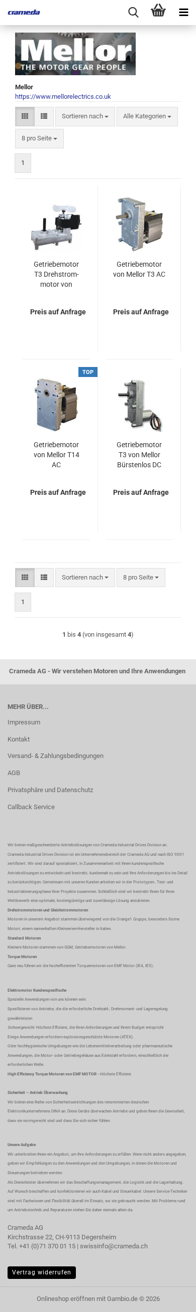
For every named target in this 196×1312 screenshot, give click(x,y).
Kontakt (19, 739)
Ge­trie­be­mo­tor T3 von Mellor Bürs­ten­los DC (139, 455)
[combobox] (85, 116)
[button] (25, 116)
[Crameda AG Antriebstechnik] (20, 12)
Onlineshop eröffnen (66, 1298)
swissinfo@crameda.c (112, 1246)
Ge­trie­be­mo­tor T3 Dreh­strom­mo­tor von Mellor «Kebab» (56, 274)
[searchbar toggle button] (133, 12)
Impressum (24, 722)
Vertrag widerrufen (41, 1272)
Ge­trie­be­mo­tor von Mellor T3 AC (139, 269)
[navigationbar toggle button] (183, 12)
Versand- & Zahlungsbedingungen (56, 756)
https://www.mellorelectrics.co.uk (63, 96)
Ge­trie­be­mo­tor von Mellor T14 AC (56, 455)
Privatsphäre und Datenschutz (50, 790)
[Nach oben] (168, 1296)
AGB (14, 773)
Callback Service (31, 807)
